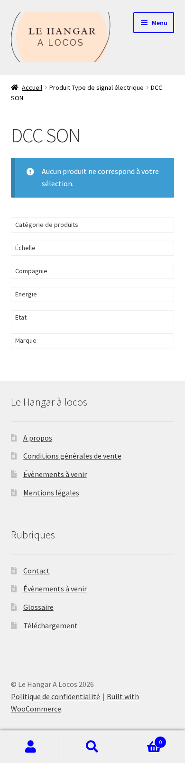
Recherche (92, 747)
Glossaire (38, 607)
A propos (37, 437)
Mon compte (31, 747)
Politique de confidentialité (55, 696)
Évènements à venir (55, 474)
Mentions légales (51, 492)
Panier (142, 739)
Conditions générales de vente (72, 455)
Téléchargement (50, 625)
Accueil (32, 87)
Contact (36, 570)
